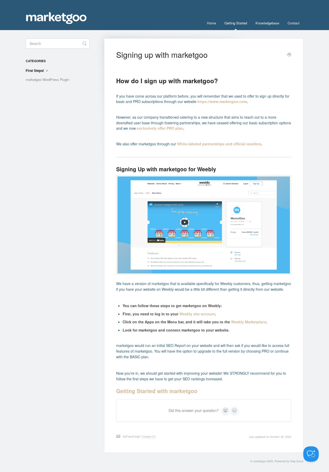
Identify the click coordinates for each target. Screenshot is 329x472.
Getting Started (235, 23)
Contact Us (149, 436)
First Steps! (35, 70)
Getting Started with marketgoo (156, 391)
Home (211, 23)
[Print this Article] (289, 55)
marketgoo (259, 461)
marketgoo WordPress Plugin (47, 79)
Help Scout (296, 461)
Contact (293, 23)
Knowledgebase (267, 23)
